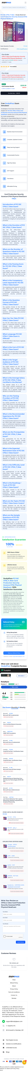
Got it (1, 1070)
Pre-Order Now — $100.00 (14, 93)
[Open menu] (25, 2)
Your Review (5, 923)
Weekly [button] (22, 707)
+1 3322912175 (10, 1026)
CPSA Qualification (22, 49)
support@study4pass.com (18, 656)
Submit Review (20, 942)
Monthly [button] (14, 707)
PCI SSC (25, 46)
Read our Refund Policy (14, 653)
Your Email (5, 917)
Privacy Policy (15, 1068)
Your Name (5, 911)
